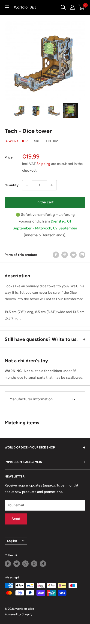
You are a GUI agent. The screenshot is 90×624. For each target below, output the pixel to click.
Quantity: (12, 185)
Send (16, 519)
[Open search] (63, 7)
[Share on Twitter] (73, 254)
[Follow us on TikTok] (43, 563)
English (12, 540)
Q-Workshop (16, 141)
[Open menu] (7, 7)
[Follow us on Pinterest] (34, 563)
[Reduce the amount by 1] (27, 185)
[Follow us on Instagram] (25, 563)
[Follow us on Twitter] (16, 563)
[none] (19, 110)
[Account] (72, 7)
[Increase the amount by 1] (52, 185)
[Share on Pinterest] (64, 254)
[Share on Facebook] (56, 254)
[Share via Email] (82, 254)
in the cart (45, 202)
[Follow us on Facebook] (8, 563)
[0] (81, 7)
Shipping (43, 164)
